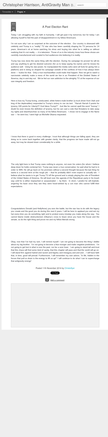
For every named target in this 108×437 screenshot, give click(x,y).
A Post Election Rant (55, 27)
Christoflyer (70, 268)
